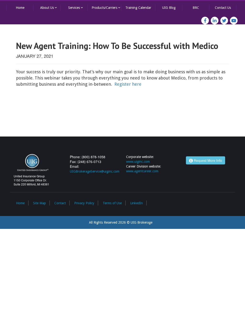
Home (20, 8)
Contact (60, 203)
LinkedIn (136, 203)
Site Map (39, 203)
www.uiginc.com (138, 161)
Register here (127, 84)
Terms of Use (112, 203)
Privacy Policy (84, 203)
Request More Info (207, 160)
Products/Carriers (106, 7)
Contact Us (223, 8)
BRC (196, 8)
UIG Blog (169, 8)
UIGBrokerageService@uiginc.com (94, 171)
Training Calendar (138, 8)
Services (76, 7)
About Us (49, 7)
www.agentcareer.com (142, 171)
